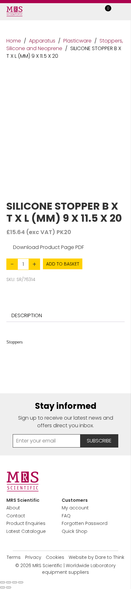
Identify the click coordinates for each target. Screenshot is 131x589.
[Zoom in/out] (2, 582)
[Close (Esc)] (20, 582)
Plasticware (77, 40)
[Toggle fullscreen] (8, 582)
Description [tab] (26, 315)
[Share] (14, 582)
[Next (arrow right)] (8, 587)
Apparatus (42, 40)
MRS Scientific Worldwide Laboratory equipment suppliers (74, 568)
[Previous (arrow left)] (2, 587)
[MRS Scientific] (14, 11)
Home (13, 40)
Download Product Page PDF (48, 247)
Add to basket (62, 264)
